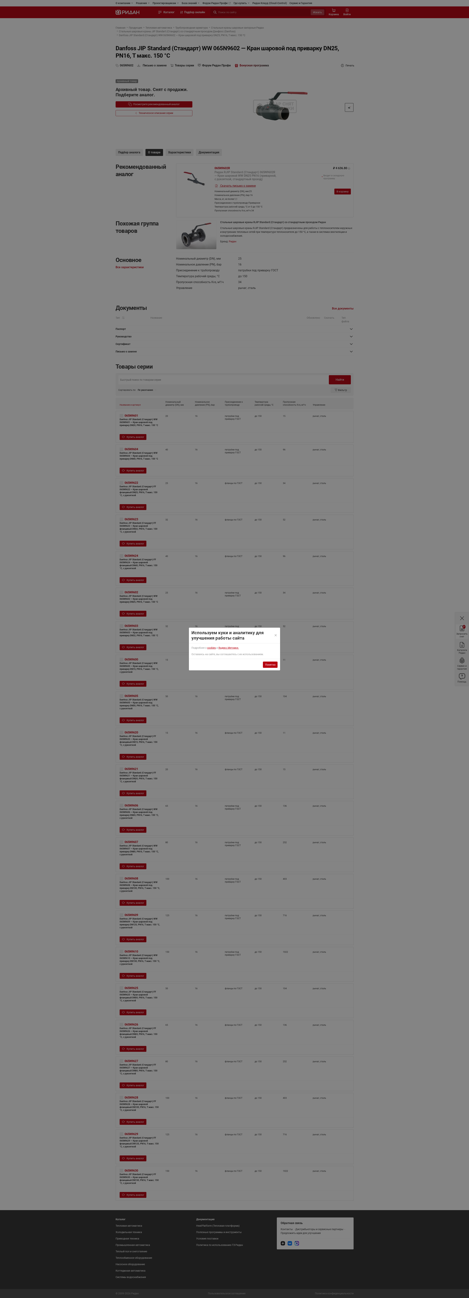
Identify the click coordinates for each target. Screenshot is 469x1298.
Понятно (270, 664)
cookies (211, 647)
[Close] (276, 635)
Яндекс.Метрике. (228, 647)
